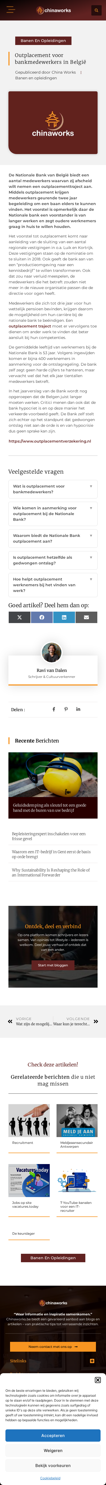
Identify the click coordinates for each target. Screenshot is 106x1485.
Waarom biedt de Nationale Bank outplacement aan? (53, 538)
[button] (98, 1380)
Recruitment (22, 1143)
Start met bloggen (53, 965)
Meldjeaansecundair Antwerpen (76, 1145)
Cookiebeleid (50, 1478)
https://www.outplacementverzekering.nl (50, 441)
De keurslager (23, 1233)
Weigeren (53, 1450)
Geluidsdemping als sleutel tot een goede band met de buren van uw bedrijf (49, 808)
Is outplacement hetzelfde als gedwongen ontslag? (53, 560)
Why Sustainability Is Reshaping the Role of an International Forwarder (51, 872)
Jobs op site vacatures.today (25, 1205)
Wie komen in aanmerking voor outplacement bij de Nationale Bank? (53, 514)
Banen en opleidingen (43, 40)
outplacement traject (30, 326)
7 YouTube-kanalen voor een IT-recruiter (76, 1207)
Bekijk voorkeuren (53, 1465)
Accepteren (53, 1435)
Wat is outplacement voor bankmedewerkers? (53, 489)
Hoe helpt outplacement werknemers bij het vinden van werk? (53, 585)
